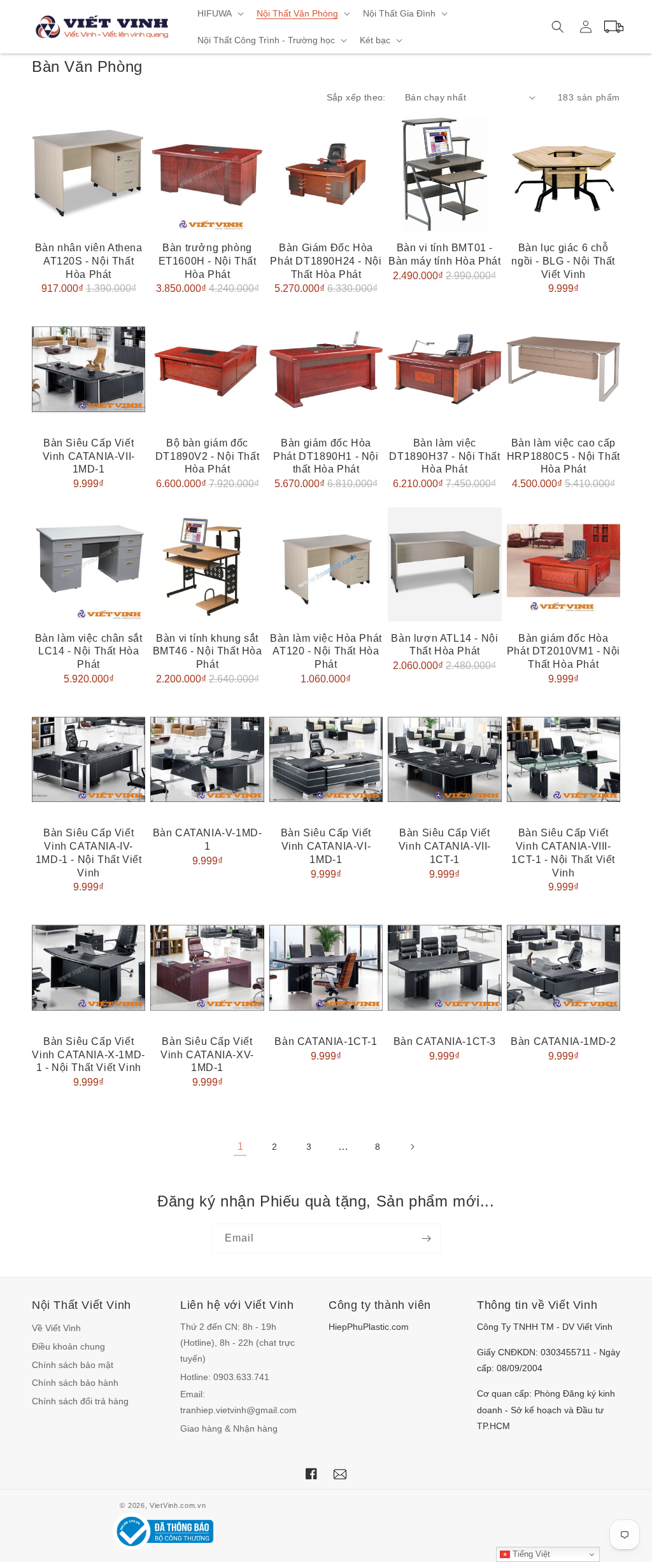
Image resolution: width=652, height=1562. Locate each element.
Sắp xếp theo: (356, 97)
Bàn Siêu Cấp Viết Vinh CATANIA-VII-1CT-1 (445, 846)
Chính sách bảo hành (75, 1383)
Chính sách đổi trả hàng (80, 1401)
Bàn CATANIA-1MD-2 (563, 1041)
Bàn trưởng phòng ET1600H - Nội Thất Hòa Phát (208, 261)
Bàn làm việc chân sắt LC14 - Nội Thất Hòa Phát (89, 651)
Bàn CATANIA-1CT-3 (444, 1041)
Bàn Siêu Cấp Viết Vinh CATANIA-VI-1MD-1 (326, 846)
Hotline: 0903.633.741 (224, 1377)
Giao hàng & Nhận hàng (229, 1428)
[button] (219, 13)
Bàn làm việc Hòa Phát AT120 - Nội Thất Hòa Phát (326, 651)
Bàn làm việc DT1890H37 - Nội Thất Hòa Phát (444, 456)
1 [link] (240, 1146)
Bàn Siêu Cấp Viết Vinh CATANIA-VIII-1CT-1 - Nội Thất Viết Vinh (563, 852)
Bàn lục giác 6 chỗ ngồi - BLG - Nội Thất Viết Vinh (563, 261)
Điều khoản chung (68, 1346)
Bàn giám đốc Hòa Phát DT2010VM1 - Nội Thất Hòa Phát (563, 651)
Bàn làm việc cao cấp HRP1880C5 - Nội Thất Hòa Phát (563, 456)
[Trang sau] (412, 1147)
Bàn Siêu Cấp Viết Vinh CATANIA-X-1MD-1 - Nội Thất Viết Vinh (88, 1055)
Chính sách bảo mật (72, 1365)
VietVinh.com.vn (178, 1505)
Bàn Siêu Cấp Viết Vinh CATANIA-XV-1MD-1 (207, 1055)
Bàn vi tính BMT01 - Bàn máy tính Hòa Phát (444, 254)
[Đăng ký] (426, 1239)
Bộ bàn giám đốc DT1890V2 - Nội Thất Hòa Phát (207, 456)
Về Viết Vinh (56, 1328)
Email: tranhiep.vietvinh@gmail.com (238, 1402)
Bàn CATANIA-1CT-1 (325, 1041)
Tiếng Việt (530, 1554)
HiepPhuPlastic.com (369, 1327)
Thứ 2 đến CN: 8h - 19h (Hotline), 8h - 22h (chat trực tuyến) (237, 1343)
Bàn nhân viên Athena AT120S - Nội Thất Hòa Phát (89, 261)
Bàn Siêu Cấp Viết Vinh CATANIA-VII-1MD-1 (89, 456)
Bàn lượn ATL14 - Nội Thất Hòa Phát (444, 645)
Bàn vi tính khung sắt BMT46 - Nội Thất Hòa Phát (207, 651)
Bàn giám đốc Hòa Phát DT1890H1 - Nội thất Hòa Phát (325, 456)
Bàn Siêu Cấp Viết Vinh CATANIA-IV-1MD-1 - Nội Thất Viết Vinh (89, 852)
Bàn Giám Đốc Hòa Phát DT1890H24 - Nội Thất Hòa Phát (325, 261)
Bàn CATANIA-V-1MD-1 (207, 839)
